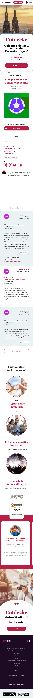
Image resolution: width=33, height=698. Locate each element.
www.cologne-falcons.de (11, 159)
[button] (27, 2)
